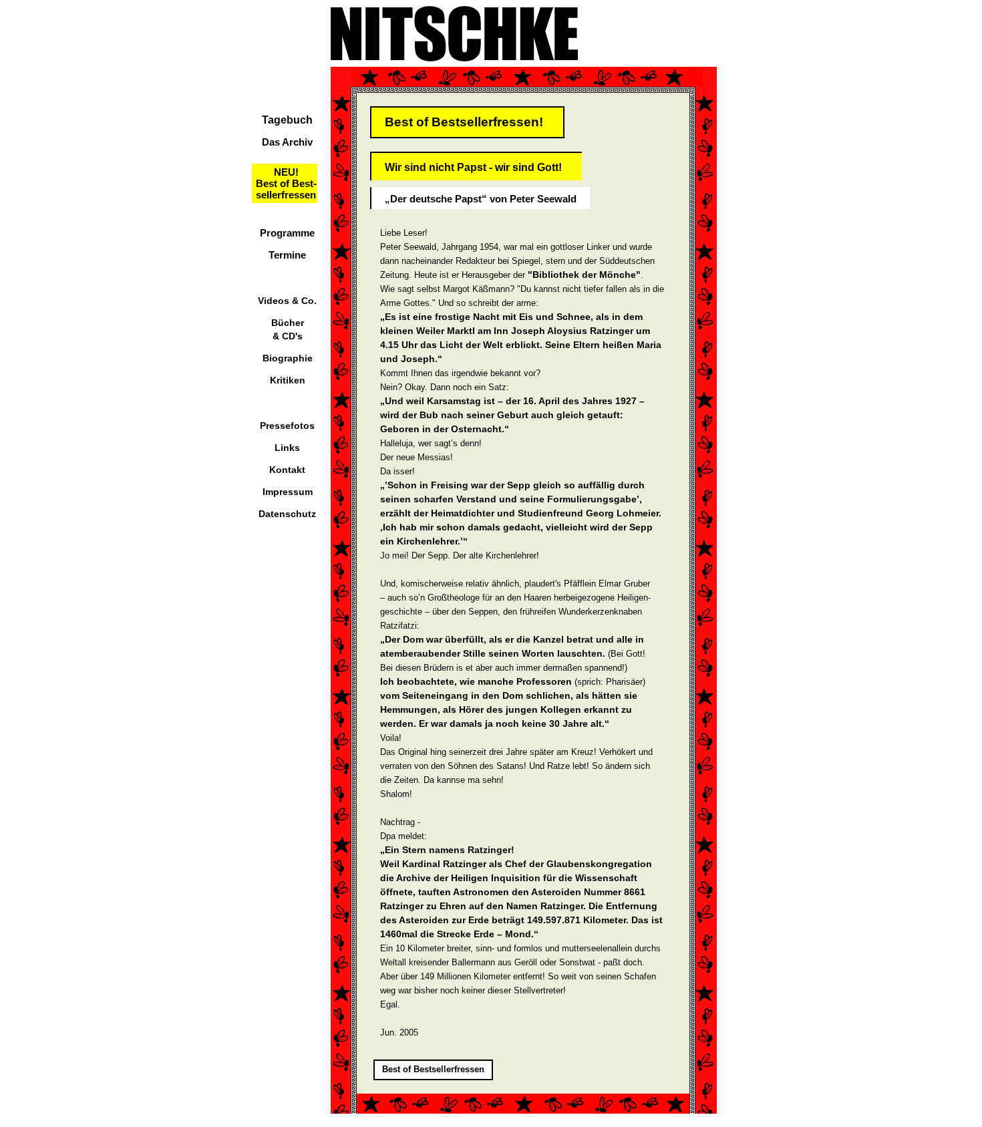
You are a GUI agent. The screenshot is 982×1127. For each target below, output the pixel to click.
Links (287, 447)
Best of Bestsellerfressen (433, 1069)
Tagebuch (287, 120)
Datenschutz (287, 513)
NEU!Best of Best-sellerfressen (286, 183)
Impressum (288, 491)
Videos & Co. (287, 300)
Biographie (288, 358)
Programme (287, 232)
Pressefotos (287, 425)
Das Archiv (287, 142)
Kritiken (287, 380)
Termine (287, 255)
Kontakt (287, 469)
